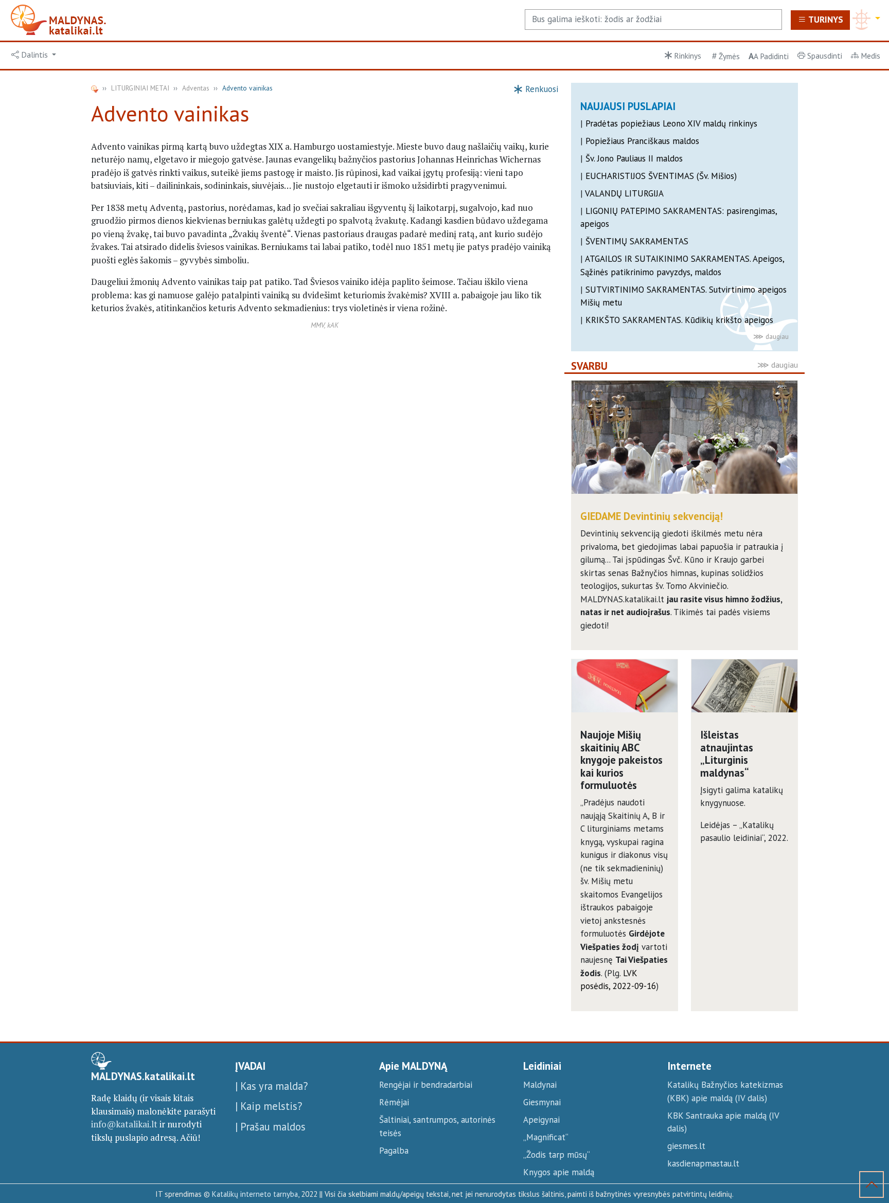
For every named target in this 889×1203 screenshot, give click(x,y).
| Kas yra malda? (271, 1086)
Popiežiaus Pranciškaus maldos (642, 141)
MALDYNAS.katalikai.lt (143, 1076)
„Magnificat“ (545, 1137)
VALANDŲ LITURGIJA (624, 193)
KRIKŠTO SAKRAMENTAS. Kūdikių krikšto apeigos (679, 320)
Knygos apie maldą (558, 1172)
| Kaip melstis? (268, 1106)
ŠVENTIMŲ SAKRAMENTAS (636, 241)
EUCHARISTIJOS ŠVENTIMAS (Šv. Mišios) (661, 176)
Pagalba (393, 1150)
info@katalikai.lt (124, 1124)
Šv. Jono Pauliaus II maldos (634, 158)
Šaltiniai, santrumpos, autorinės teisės (437, 1126)
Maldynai (540, 1084)
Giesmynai (542, 1102)
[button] (34, 55)
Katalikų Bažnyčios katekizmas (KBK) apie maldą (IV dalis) (725, 1091)
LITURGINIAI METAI (140, 88)
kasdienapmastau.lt (703, 1163)
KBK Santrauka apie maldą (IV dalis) (723, 1122)
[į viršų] (871, 1186)
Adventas (195, 88)
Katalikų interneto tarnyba (255, 1194)
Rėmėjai (394, 1102)
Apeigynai (541, 1119)
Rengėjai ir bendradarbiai (425, 1084)
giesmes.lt (686, 1146)
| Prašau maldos (270, 1127)
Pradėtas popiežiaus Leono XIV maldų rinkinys (671, 123)
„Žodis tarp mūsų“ (556, 1154)
